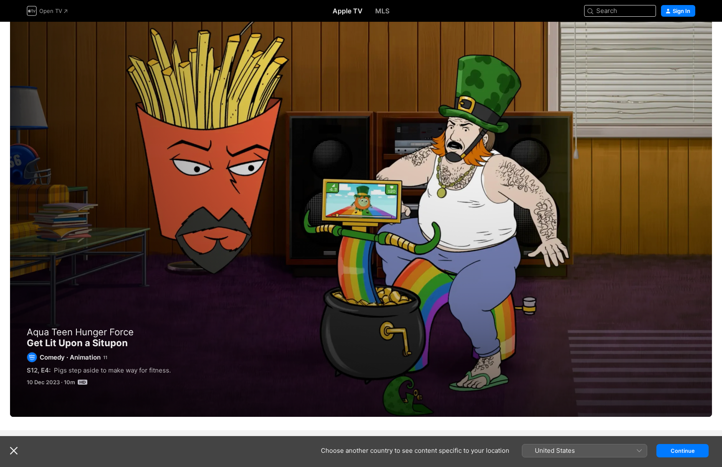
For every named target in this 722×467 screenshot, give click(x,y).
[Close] (14, 450)
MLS (382, 11)
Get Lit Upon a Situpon (361, 219)
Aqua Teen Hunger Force (80, 332)
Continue (683, 450)
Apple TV (348, 11)
